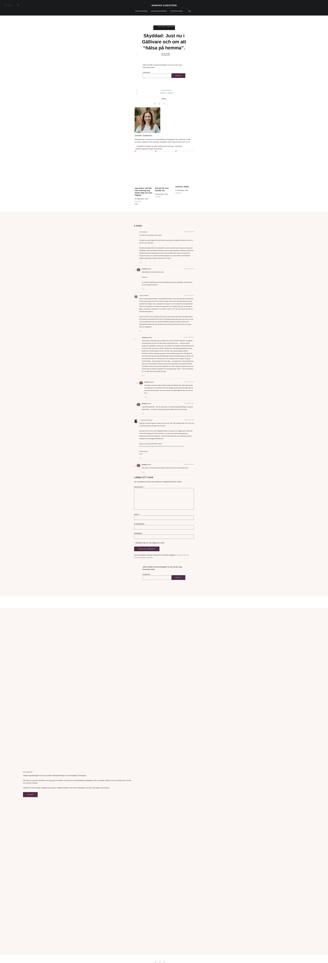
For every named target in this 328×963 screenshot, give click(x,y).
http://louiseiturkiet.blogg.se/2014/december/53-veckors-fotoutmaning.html (161, 446)
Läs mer (30, 794)
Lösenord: (146, 72)
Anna (141, 232)
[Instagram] (8, 5)
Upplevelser (176, 11)
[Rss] (15, 5)
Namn (137, 514)
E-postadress (139, 524)
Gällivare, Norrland (166, 26)
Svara (140, 262)
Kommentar (139, 487)
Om (189, 11)
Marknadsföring (159, 11)
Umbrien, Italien (182, 187)
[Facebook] (154, 103)
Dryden (141, 295)
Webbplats (138, 533)
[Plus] (13, 5)
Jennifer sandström (164, 5)
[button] (321, 5)
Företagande (141, 11)
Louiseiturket (143, 420)
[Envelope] (18, 5)
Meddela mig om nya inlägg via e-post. (150, 543)
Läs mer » (138, 201)
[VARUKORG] (317, 5)
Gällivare (163, 93)
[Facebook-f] (10, 5)
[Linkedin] (5, 5)
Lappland (170, 93)
